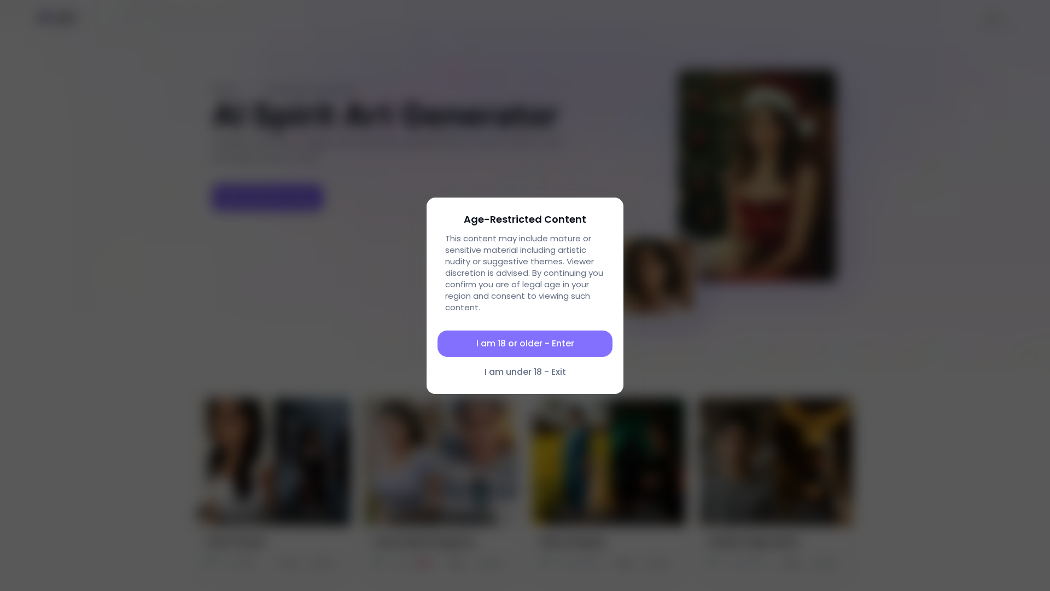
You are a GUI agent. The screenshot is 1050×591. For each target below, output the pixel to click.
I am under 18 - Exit (525, 372)
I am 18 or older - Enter (525, 343)
